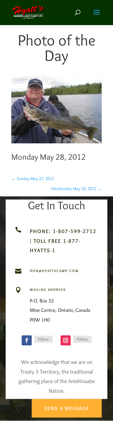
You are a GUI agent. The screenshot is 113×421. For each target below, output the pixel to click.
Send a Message (66, 408)
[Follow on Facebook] (27, 340)
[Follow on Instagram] (66, 340)
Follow (43, 339)
